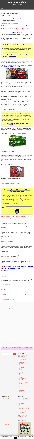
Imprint (4, 423)
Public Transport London (23, 400)
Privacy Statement (6, 424)
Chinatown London (22, 367)
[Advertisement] (7, 319)
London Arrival (21, 403)
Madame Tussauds (22, 374)
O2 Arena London (22, 392)
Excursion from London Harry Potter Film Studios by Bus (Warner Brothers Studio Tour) (17, 65)
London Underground (23, 402)
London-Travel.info (17, 2)
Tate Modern (21, 372)
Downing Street (22, 369)
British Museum (22, 362)
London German (5, 304)
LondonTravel (9, 15)
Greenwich (21, 373)
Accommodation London (23, 415)
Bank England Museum (23, 389)
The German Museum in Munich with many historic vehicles (12, 185)
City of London (21, 387)
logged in (7, 299)
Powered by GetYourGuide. (5, 308)
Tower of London (22, 357)
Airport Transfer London (23, 409)
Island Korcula (18, 216)
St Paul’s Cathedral (22, 356)
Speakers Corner (23, 385)
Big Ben (20, 368)
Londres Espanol (5, 306)
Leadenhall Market (22, 390)
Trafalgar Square (22, 377)
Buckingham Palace (22, 364)
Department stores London (24, 408)
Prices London (21, 404)
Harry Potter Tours (6, 399)
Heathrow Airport (23, 411)
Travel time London (5, 294)
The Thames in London (28, 294)
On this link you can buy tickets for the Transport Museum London (15, 55)
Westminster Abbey (22, 378)
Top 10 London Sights (23, 398)
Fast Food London (22, 417)
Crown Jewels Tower (23, 359)
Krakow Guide (21, 394)
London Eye (21, 363)
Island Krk (9, 216)
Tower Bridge (21, 361)
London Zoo (21, 379)
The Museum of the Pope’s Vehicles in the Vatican (10, 183)
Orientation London (22, 399)
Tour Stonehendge (6, 398)
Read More (18, 437)
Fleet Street (21, 391)
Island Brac (13, 216)
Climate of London (22, 420)
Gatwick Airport (22, 412)
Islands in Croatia (4, 216)
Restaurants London (22, 416)
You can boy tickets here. (8, 130)
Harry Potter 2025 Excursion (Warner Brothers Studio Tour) (18, 190)
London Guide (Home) (23, 355)
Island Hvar (23, 216)
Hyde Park (21, 383)
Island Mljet (27, 216)
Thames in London (22, 407)
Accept (15, 437)
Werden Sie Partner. (13, 308)
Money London (21, 405)
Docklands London (22, 380)
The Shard (21, 386)
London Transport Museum (24, 382)
